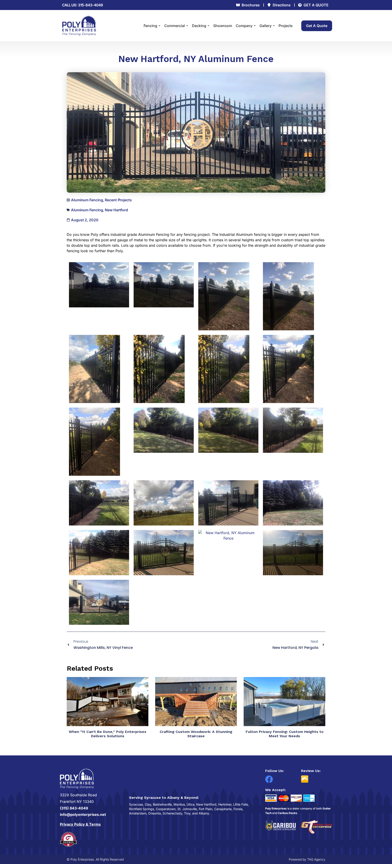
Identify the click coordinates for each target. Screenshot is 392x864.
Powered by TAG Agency (307, 859)
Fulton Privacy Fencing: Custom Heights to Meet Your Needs (284, 734)
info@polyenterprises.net (83, 814)
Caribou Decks (287, 813)
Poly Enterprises (276, 808)
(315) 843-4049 (74, 808)
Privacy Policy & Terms (80, 824)
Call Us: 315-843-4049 (82, 5)
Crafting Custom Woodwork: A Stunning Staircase (196, 734)
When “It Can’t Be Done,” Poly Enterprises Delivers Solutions (107, 734)
